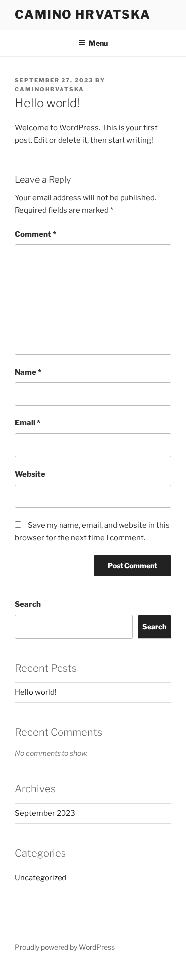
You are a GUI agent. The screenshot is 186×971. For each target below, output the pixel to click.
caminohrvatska (49, 89)
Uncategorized (40, 878)
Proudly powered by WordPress (65, 947)
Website (30, 474)
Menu (98, 43)
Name (28, 372)
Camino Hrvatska (83, 14)
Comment (35, 234)
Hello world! (36, 692)
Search (28, 604)
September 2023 (45, 813)
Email (27, 422)
